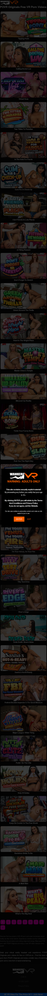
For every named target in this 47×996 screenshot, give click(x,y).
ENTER (19, 519)
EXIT (29, 519)
